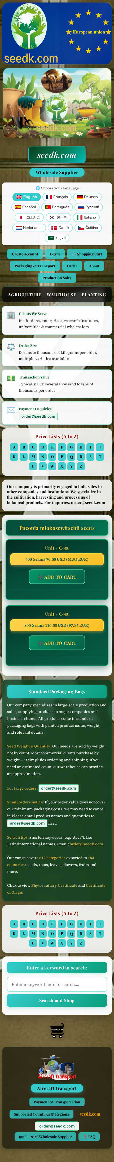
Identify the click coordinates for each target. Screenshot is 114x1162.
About (94, 265)
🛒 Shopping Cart (87, 253)
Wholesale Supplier (57, 172)
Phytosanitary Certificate (54, 885)
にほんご (32, 217)
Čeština (91, 228)
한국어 (62, 217)
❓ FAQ (89, 1136)
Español (29, 207)
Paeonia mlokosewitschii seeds (57, 527)
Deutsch (91, 197)
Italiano (90, 217)
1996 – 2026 (45, 1136)
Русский (92, 207)
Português (60, 207)
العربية (60, 238)
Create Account (25, 253)
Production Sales (57, 277)
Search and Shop (57, 1000)
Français (60, 197)
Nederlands (32, 228)
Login (55, 253)
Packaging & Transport (35, 265)
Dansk (64, 228)
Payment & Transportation (57, 1101)
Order (72, 265)
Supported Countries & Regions (41, 1114)
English (30, 197)
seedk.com (57, 154)
